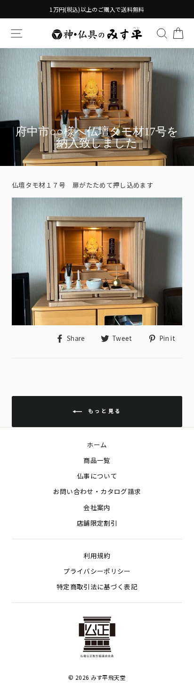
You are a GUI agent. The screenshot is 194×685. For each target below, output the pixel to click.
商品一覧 (96, 460)
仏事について (97, 475)
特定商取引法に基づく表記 (97, 586)
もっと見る (104, 410)
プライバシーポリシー (96, 571)
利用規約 (96, 555)
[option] (97, 9)
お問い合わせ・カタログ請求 (97, 491)
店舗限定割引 (97, 523)
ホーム (97, 444)
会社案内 (96, 507)
